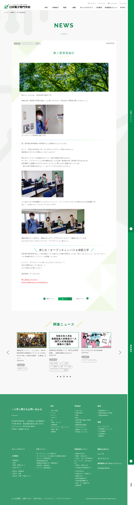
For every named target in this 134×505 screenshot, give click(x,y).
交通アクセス (27, 498)
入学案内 (99, 7)
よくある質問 (16, 498)
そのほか (17, 43)
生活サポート (17, 467)
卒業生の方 (79, 476)
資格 (64, 7)
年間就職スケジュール (105, 429)
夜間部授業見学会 (42, 460)
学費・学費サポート (19, 465)
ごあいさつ (79, 410)
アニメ (54, 415)
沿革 (77, 415)
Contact (93, 3)
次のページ (80, 298)
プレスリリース (80, 427)
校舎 (77, 417)
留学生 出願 (17, 473)
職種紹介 (101, 436)
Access (102, 3)
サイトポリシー (49, 498)
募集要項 (15, 460)
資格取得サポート (104, 410)
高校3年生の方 (80, 453)
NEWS (122, 7)
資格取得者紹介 (103, 415)
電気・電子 (55, 429)
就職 (74, 7)
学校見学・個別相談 (43, 465)
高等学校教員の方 (81, 478)
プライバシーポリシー (64, 498)
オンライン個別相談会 (44, 468)
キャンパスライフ (86, 7)
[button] (57, 376)
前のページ (50, 298)
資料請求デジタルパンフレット (110, 463)
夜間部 (54, 432)
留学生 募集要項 (18, 471)
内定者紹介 (102, 433)
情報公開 (78, 422)
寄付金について (80, 432)
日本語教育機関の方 (82, 480)
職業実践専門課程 (81, 425)
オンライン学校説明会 (44, 458)
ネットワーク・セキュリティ (61, 427)
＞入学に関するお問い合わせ (27, 409)
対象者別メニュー (111, 7)
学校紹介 (55, 7)
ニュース (101, 454)
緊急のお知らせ (103, 449)
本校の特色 (79, 413)
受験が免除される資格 (105, 413)
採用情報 (78, 485)
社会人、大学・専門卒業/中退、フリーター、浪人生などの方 (83, 460)
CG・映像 (55, 410)
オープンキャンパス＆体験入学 (46, 453)
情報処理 (54, 425)
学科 (46, 7)
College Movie (104, 468)
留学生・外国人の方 (82, 465)
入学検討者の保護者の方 (83, 467)
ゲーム (54, 413)
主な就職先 (102, 431)
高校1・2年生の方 (81, 456)
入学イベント (41, 449)
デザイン (54, 417)
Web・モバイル (57, 422)
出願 (14, 463)
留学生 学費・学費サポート (22, 476)
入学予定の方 (80, 471)
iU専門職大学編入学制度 (83, 420)
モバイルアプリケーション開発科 (31, 43)
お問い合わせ (37, 498)
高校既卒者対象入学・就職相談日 (47, 463)
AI (52, 420)
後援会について (80, 429)
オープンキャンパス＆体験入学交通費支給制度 (51, 456)
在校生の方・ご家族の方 (83, 473)
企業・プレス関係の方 (82, 483)
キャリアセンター (104, 426)
